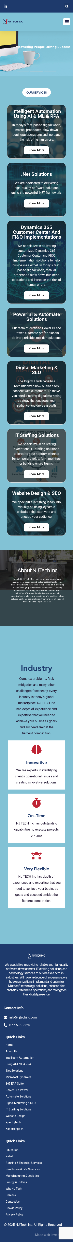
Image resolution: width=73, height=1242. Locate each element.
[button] (67, 6)
